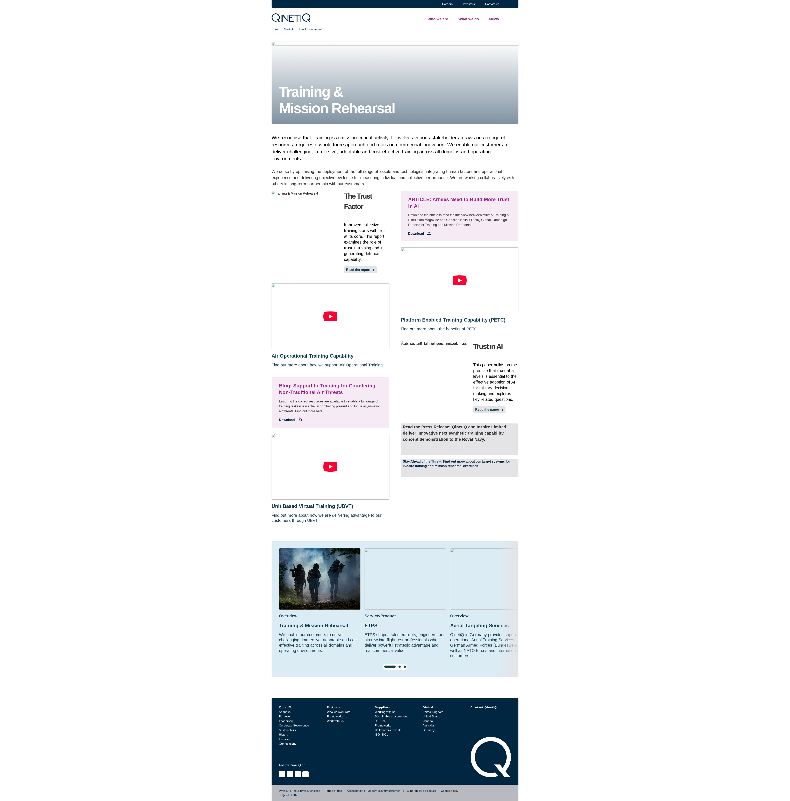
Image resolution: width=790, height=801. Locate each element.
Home (275, 29)
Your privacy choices (306, 790)
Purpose (284, 716)
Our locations (287, 743)
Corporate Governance (294, 725)
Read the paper (487, 409)
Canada (428, 721)
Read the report (358, 270)
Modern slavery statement (384, 790)
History (283, 734)
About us (284, 712)
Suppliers (382, 707)
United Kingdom (433, 712)
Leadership (286, 721)
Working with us (385, 712)
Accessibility (354, 790)
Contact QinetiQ (484, 707)
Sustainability (287, 730)
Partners (334, 707)
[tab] (390, 667)
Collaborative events (388, 730)
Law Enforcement (310, 29)
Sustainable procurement (391, 716)
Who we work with (338, 712)
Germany (429, 730)
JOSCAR (380, 721)
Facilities (284, 739)
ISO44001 (381, 734)
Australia (428, 725)
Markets (289, 29)
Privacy (283, 790)
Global (428, 707)
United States (431, 716)
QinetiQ (285, 707)
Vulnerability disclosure (421, 790)
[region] (395, 609)
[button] (460, 437)
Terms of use (333, 790)
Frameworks (335, 716)
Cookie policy (449, 790)
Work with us (335, 721)
